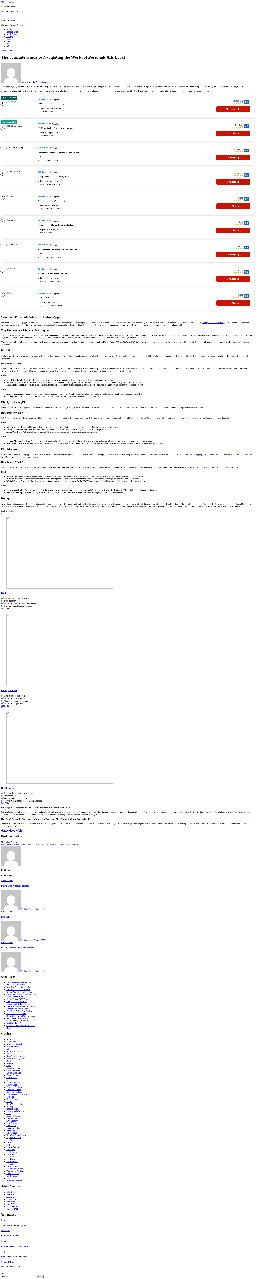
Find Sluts (5, 917)
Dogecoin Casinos (14, 1087)
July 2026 (10, 1192)
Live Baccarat (12, 1121)
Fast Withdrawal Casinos (16, 1094)
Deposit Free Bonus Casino (17, 1009)
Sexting (9, 36)
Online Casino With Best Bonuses (20, 1025)
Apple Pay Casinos (14, 1051)
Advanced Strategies (14, 1044)
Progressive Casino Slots (16, 1001)
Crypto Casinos (12, 1082)
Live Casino (11, 1123)
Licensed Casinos (13, 1116)
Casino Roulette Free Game (17, 1004)
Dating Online (12, 1085)
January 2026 (12, 1197)
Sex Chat (10, 1157)
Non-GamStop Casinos (16, 1135)
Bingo (9, 1061)
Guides (9, 1101)
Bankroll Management (15, 1058)
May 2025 (10, 1204)
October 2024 (12, 1209)
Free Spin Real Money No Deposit (20, 1006)
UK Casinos (11, 1176)
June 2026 (10, 1194)
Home (9, 29)
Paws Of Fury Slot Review (17, 1021)
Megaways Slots (13, 1128)
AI (7, 46)
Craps (8, 1080)
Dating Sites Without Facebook (15, 886)
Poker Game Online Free (16, 997)
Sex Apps (10, 1154)
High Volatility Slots (14, 1104)
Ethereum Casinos (13, 1089)
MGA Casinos (12, 1130)
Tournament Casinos (14, 1171)
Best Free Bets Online (15, 985)
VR (7, 44)
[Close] (2, 1273)
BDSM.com (7, 787)
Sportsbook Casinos (14, 1169)
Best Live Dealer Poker (16, 1013)
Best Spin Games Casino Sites (18, 987)
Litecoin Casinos (13, 1118)
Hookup (9, 1106)
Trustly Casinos (12, 1173)
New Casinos (12, 1133)
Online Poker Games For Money (20, 992)
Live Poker (11, 1125)
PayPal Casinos (12, 1140)
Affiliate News (12, 1046)
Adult (8, 1039)
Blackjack (10, 1063)
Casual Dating (12, 1075)
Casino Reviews (13, 1070)
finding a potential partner (212, 322)
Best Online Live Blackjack (17, 1018)
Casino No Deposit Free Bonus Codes (22, 994)
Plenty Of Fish (9, 690)
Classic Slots (11, 1077)
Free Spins (10, 1097)
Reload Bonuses (13, 1147)
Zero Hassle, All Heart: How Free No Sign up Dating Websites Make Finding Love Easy (39, 844)
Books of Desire (8, 7)
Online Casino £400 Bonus (17, 999)
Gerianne (28, 82)
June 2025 (10, 1202)
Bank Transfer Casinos (15, 1056)
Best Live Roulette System (17, 1028)
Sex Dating (11, 1159)
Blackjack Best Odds (15, 1023)
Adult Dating (11, 34)
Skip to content (7, 2)
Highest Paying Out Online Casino (20, 1016)
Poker (8, 1142)
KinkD (5, 593)
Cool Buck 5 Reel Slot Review (19, 1011)
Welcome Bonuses (14, 1181)
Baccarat (10, 1054)
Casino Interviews (13, 1068)
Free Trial (5, 608)
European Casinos (13, 1092)
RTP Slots (10, 1149)
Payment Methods (13, 1137)
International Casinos (15, 1111)
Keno (8, 1113)
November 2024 (13, 1206)
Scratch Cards (12, 1152)
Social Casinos (12, 1166)
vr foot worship (180, 342)
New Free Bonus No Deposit (18, 982)
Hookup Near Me (10, 842)
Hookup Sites (12, 32)
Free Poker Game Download (18, 989)
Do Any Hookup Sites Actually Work (17, 948)
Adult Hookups (12, 1042)
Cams (8, 39)
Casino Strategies (13, 1073)
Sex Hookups (12, 1161)
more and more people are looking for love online (206, 455)
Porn (8, 41)
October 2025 (12, 1199)
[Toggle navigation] (2, 16)
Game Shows (12, 1099)
